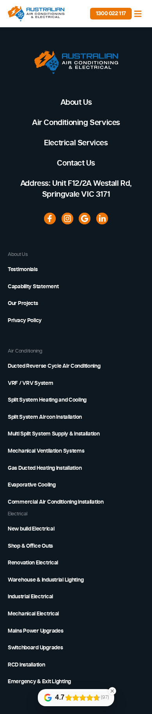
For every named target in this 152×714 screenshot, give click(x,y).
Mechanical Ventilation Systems (46, 451)
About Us (76, 102)
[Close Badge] (112, 691)
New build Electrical (31, 529)
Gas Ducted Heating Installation (44, 468)
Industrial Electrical (30, 596)
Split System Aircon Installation (45, 417)
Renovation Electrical (33, 563)
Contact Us (76, 163)
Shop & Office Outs (30, 546)
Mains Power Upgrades (35, 631)
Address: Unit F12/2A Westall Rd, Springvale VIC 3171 (76, 189)
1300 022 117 (111, 13)
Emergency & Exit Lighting (39, 681)
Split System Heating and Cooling (47, 400)
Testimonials (23, 269)
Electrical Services (76, 143)
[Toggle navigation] (138, 13)
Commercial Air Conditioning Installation (56, 502)
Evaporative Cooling (32, 485)
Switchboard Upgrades (35, 648)
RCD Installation (26, 665)
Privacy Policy (25, 320)
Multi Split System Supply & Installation (54, 434)
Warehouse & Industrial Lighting (45, 580)
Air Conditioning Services (76, 123)
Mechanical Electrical (33, 614)
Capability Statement (33, 286)
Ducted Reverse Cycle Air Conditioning (54, 366)
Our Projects (23, 303)
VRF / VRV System (30, 383)
